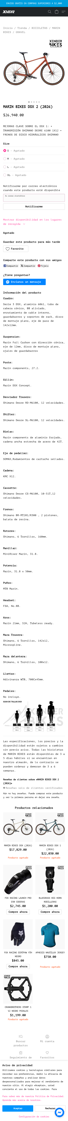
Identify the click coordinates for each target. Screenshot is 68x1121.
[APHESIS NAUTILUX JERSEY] (50, 934)
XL (16, 175)
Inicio (8, 28)
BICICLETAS (39, 28)
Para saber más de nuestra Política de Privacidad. (33, 1096)
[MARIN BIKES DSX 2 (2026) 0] (34, 68)
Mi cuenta (47, 1041)
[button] (9, 11)
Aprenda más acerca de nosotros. (22, 1100)
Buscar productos (21, 1043)
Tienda (22, 28)
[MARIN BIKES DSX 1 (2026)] (50, 827)
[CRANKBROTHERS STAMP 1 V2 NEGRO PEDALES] (18, 989)
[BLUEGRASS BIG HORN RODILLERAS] (50, 879)
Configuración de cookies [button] (34, 1116)
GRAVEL (20, 32)
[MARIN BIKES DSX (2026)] (18, 827)
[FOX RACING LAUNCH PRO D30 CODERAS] (18, 879)
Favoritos (47, 1057)
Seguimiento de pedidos (21, 1059)
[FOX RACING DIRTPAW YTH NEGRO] (18, 934)
